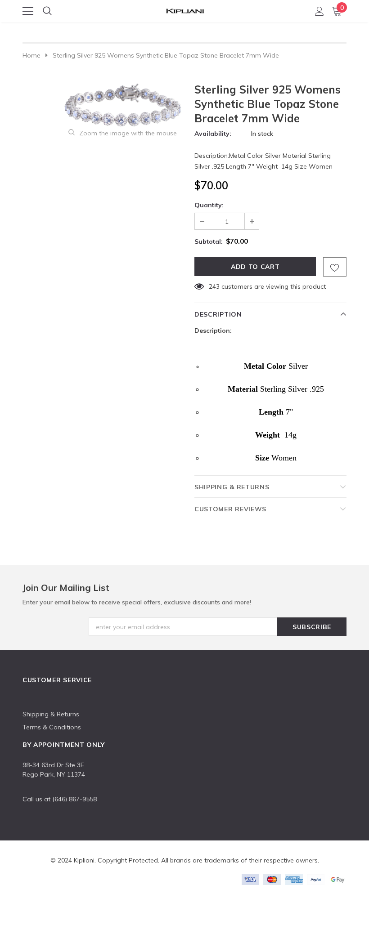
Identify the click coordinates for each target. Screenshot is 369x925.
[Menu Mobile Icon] (27, 11)
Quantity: (209, 205)
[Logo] (185, 9)
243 (214, 286)
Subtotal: (208, 241)
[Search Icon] (47, 11)
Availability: (212, 134)
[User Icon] (319, 11)
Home (31, 55)
